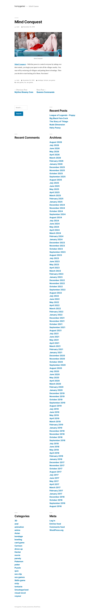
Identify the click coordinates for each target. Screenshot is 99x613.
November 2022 (57, 283)
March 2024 (55, 233)
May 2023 (54, 264)
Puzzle (18, 568)
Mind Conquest (20, 64)
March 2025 (55, 195)
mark (17, 27)
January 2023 (56, 277)
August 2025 (56, 180)
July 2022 (54, 296)
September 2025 (58, 176)
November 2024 (57, 208)
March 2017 (55, 487)
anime (17, 530)
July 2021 (54, 333)
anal (16, 524)
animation (19, 527)
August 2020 (56, 368)
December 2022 (57, 280)
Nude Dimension (57, 124)
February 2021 (56, 349)
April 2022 (55, 305)
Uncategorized (21, 590)
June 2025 (55, 186)
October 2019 (56, 399)
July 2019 (54, 409)
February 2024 (56, 236)
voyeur (18, 596)
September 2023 (58, 252)
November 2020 (57, 359)
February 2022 (56, 312)
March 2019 (55, 421)
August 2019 (56, 406)
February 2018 (56, 456)
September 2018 (57, 440)
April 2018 (54, 453)
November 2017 (57, 465)
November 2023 (57, 246)
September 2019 (57, 403)
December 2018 (57, 431)
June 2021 (54, 337)
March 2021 (55, 346)
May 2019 (54, 415)
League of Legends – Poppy (63, 115)
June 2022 (55, 299)
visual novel (20, 593)
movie (17, 555)
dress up (19, 549)
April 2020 (55, 381)
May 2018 (54, 450)
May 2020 (54, 377)
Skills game (20, 580)
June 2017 (54, 478)
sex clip (18, 574)
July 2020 (54, 371)
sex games (52, 80)
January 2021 (56, 352)
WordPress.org (56, 530)
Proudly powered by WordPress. (31, 607)
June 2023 (55, 261)
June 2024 (55, 224)
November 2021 (57, 321)
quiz (17, 571)
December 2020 (57, 355)
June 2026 (55, 148)
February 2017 (56, 490)
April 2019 (54, 418)
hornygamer (20, 6)
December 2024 (57, 205)
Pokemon (19, 561)
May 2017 (54, 481)
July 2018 (54, 443)
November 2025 (57, 170)
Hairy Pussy (55, 128)
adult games (20, 82)
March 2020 (55, 384)
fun (25, 82)
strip (17, 583)
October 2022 (56, 286)
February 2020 (56, 387)
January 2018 (56, 459)
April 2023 (55, 268)
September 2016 (57, 503)
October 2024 (56, 211)
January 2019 (56, 428)
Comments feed (57, 527)
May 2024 (54, 227)
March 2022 (55, 308)
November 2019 (57, 396)
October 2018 (56, 437)
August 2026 (56, 142)
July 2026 (54, 145)
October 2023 (56, 249)
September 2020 (58, 365)
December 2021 (57, 318)
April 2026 (55, 154)
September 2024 (58, 214)
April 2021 (54, 343)
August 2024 (56, 217)
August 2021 (56, 330)
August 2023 (56, 255)
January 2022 (56, 315)
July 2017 (54, 475)
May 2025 (54, 189)
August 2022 (56, 293)
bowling (18, 539)
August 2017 (55, 472)
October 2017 (56, 468)
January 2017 (56, 494)
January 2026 (56, 164)
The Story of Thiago (59, 121)
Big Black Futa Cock (59, 118)
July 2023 (54, 258)
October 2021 (56, 324)
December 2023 (57, 242)
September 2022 (58, 290)
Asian (17, 533)
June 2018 (54, 446)
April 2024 (55, 230)
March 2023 (55, 271)
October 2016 (56, 500)
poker (17, 564)
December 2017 (57, 462)
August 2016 (56, 506)
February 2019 (56, 424)
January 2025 (56, 202)
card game (19, 542)
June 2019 (54, 412)
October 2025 (56, 173)
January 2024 (56, 239)
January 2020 (56, 390)
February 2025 (56, 198)
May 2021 (54, 340)
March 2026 (55, 158)
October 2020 (56, 362)
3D (16, 520)
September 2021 (57, 327)
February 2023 (56, 274)
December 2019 (57, 393)
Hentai (18, 552)
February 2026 (56, 161)
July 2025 (54, 183)
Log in (52, 520)
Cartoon (46, 80)
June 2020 (55, 374)
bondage (40, 80)
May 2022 (54, 302)
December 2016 (57, 497)
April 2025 (55, 192)
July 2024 (54, 220)
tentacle (18, 586)
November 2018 (57, 434)
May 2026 (54, 151)
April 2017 (54, 484)
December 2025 (57, 167)
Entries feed (55, 524)
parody (18, 558)
